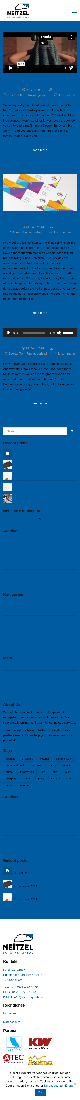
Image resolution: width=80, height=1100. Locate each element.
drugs (53, 765)
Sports (17, 232)
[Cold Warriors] (7, 498)
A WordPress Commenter (20, 518)
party (41, 778)
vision (9, 785)
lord (43, 772)
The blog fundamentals (30, 484)
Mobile (7, 611)
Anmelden (10, 666)
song (69, 778)
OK (40, 1092)
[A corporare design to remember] (7, 475)
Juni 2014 (9, 573)
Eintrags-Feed (12, 675)
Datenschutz (11, 1022)
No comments (67, 95)
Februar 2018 (12, 539)
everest (68, 765)
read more (40, 149)
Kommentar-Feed (15, 683)
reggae (55, 778)
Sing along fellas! (40, 340)
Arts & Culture (16, 95)
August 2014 (11, 556)
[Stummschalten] (59, 333)
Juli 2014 (9, 565)
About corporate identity (40, 219)
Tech (22, 353)
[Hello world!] (7, 453)
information (27, 772)
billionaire (27, 758)
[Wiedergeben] (9, 333)
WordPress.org (13, 692)
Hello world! (22, 451)
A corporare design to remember (36, 473)
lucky (67, 772)
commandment (15, 765)
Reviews (9, 620)
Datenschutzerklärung (59, 1085)
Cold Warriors (23, 496)
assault (10, 758)
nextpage (11, 778)
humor (9, 772)
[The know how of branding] (7, 464)
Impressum (10, 1013)
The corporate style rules (40, 81)
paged (27, 778)
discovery (37, 765)
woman (24, 785)
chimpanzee (63, 758)
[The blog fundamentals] (7, 486)
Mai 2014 (9, 582)
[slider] (69, 332)
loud (54, 772)
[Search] (72, 431)
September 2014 (14, 547)
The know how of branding (33, 462)
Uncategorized (38, 95)
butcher (44, 758)
